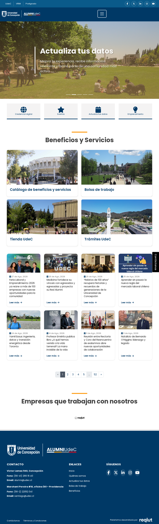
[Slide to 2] (79, 94)
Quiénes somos (77, 475)
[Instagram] (146, 3)
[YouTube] (153, 3)
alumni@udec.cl (23, 480)
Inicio (72, 470)
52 (95, 374)
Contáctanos (13, 520)
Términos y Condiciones (34, 520)
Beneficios (74, 490)
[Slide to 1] (74, 94)
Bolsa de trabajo (77, 485)
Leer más (14, 302)
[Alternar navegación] (102, 14)
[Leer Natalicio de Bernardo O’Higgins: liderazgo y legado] (135, 319)
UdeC (8, 3)
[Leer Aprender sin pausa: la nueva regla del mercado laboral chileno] (135, 263)
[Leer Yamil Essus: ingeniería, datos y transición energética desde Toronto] (23, 319)
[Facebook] (127, 3)
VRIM (18, 3)
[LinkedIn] (140, 3)
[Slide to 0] (68, 94)
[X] (133, 3)
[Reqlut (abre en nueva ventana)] (79, 418)
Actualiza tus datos (79, 480)
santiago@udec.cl (24, 496)
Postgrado (31, 3)
